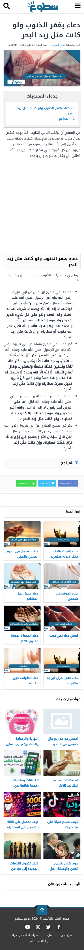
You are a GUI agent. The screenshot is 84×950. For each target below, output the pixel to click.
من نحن (66, 935)
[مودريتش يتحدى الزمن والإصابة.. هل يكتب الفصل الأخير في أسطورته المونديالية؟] (62, 846)
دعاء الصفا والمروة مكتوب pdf (24, 638)
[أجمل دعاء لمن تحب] (62, 618)
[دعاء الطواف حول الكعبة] (22, 660)
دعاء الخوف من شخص (67, 596)
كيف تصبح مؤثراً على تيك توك (62, 825)
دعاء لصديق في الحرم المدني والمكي (22, 554)
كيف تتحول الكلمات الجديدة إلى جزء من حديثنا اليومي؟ (24, 869)
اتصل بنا (49, 935)
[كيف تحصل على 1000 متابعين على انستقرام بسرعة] (22, 804)
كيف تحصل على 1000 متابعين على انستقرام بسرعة (22, 827)
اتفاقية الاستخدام (42, 941)
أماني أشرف (58, 45)
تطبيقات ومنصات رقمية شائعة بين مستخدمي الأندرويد (25, 785)
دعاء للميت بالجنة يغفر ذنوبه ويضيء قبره (64, 556)
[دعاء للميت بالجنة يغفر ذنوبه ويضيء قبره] (62, 534)
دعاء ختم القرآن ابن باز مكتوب (62, 681)
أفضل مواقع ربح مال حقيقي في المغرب (63, 741)
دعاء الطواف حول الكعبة (25, 681)
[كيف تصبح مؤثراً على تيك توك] (62, 804)
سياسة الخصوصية (25, 935)
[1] (78, 279)
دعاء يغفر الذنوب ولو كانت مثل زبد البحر (46, 110)
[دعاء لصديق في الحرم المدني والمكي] (22, 534)
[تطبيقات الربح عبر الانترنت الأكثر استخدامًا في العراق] (62, 763)
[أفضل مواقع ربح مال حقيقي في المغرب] (62, 721)
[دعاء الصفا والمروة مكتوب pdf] (22, 618)
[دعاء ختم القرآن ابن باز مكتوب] (62, 660)
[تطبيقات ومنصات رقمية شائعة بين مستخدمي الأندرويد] (22, 763)
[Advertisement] (42, 205)
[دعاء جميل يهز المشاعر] (22, 576)
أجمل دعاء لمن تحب (64, 636)
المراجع (67, 119)
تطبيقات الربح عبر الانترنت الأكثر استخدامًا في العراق (64, 785)
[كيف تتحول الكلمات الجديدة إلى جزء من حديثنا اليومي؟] (22, 846)
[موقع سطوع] (42, 7)
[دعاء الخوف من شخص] (62, 576)
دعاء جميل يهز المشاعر (28, 596)
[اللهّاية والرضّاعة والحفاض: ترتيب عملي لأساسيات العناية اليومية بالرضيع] (22, 721)
